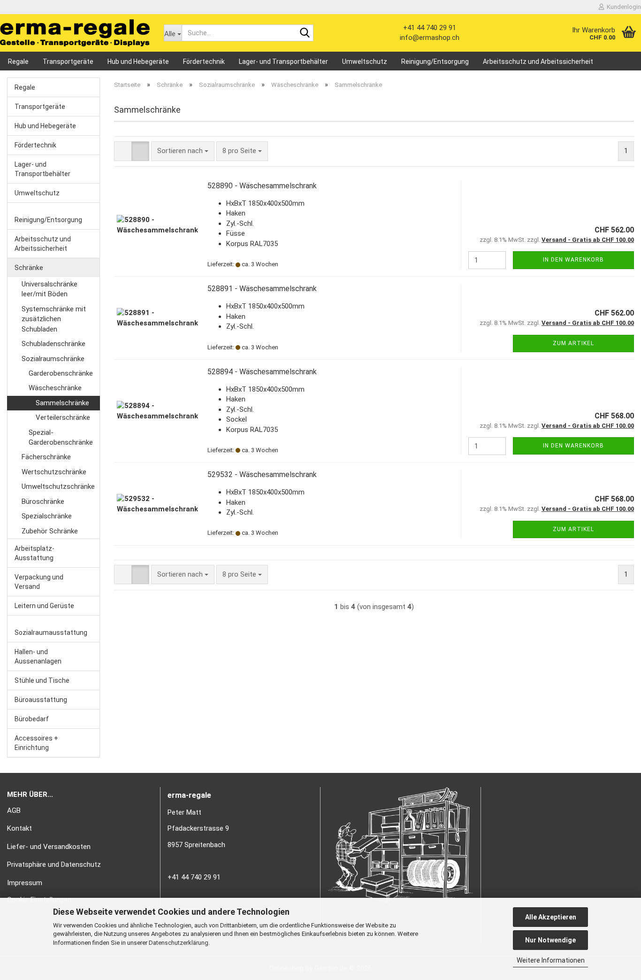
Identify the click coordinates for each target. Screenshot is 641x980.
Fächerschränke (46, 457)
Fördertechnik (204, 61)
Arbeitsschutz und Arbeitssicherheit (538, 61)
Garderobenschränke (61, 373)
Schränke (29, 267)
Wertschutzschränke (54, 472)
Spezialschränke (47, 516)
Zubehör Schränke (50, 531)
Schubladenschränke (53, 344)
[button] (123, 151)
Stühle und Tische (42, 680)
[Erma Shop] (75, 33)
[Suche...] (304, 33)
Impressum (24, 883)
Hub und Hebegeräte (138, 61)
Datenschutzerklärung (178, 942)
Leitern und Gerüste (44, 606)
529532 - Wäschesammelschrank (262, 474)
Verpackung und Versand (39, 581)
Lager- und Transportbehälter (283, 61)
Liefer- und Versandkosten (49, 846)
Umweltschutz (364, 61)
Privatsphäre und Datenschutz (54, 864)
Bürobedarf (32, 719)
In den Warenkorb (573, 259)
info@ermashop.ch (429, 37)
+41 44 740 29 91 (429, 27)
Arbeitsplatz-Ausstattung (34, 553)
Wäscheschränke (55, 388)
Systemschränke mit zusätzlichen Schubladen (54, 319)
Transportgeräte (68, 61)
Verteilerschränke (63, 417)
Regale (18, 61)
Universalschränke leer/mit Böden (49, 289)
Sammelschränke (62, 403)
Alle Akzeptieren (550, 917)
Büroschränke (43, 501)
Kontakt (19, 828)
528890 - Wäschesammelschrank (262, 185)
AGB (14, 810)
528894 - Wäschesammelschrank (262, 371)
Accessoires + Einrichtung (36, 742)
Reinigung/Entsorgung (435, 61)
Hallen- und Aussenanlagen (38, 656)
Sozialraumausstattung (51, 632)
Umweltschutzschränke (58, 486)
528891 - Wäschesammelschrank (262, 288)
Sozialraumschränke (53, 359)
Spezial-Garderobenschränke (61, 437)
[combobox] (182, 151)
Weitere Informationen (551, 960)
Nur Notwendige (550, 940)
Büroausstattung (41, 699)
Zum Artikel (573, 343)
